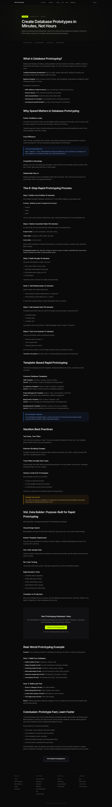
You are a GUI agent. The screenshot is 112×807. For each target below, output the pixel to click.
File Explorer (39, 781)
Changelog (72, 2)
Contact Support (83, 786)
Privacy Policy (82, 781)
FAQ (63, 2)
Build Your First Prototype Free (56, 627)
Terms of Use (82, 784)
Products (43, 2)
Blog (67, 2)
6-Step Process (50, 42)
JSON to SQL (61, 781)
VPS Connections (40, 779)
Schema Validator (62, 784)
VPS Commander (19, 2)
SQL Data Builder (60, 42)
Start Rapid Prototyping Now (56, 758)
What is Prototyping (27, 42)
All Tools (60, 779)
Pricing (58, 2)
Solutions (51, 2)
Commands (38, 784)
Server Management (41, 789)
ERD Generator (61, 786)
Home (15, 779)
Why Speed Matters (39, 42)
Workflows (38, 786)
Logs (37, 791)
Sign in (94, 2)
